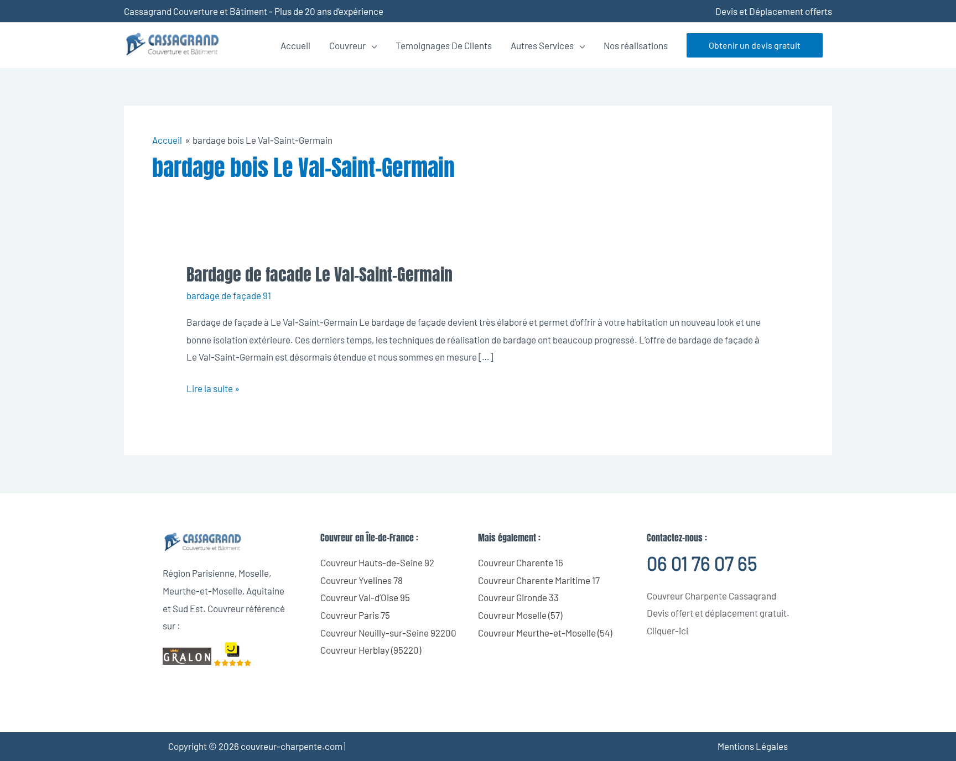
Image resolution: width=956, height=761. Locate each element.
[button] (755, 45)
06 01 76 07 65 (702, 563)
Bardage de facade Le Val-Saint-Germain (319, 274)
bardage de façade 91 (228, 295)
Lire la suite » (213, 387)
